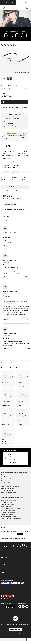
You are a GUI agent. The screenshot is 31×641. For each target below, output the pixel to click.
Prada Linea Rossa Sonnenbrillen (10, 484)
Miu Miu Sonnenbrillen (7, 476)
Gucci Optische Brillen (7, 506)
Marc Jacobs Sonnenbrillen (8, 492)
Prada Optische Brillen (7, 504)
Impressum (21, 633)
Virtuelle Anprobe (23, 72)
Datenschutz (13, 633)
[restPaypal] (14, 583)
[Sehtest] (4, 8)
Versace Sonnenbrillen (7, 490)
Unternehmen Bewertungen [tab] (15, 191)
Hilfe (2, 572)
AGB (8, 633)
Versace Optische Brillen (8, 510)
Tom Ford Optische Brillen (8, 500)
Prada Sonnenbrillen (7, 474)
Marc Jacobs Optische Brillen (9, 514)
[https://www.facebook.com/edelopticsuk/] (19, 607)
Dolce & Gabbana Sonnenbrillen (10, 486)
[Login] (19, 8)
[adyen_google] (22, 583)
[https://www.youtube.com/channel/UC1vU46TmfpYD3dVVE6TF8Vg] (26, 607)
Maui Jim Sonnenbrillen (7, 488)
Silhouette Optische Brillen (8, 516)
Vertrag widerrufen (15, 629)
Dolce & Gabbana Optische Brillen (10, 508)
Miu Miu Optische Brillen (8, 502)
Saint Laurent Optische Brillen (9, 512)
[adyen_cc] (2, 583)
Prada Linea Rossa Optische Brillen (11, 518)
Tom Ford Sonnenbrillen (8, 480)
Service (3, 564)
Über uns (4, 557)
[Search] (12, 8)
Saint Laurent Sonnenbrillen (9, 482)
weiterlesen (25, 155)
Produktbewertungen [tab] (15, 187)
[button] (8, 2)
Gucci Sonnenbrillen (6, 478)
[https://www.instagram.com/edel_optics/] (23, 607)
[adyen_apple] (18, 583)
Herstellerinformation (7, 363)
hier (23, 538)
